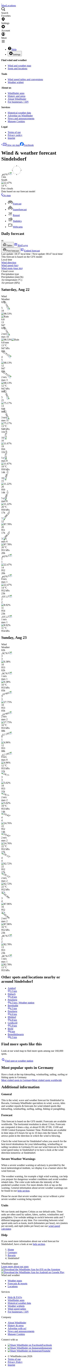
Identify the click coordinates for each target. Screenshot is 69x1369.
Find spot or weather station (19, 1060)
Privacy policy (15, 135)
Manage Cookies (16, 121)
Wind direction (8, 262)
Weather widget (16, 82)
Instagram (47, 1348)
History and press (16, 96)
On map (7, 195)
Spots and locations (17, 68)
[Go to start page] (1, 2)
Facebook (29, 145)
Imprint (11, 138)
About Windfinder (17, 99)
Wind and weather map (19, 65)
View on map (13, 145)
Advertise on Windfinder (20, 115)
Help (14, 49)
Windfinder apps (16, 93)
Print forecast (12, 251)
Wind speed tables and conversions (25, 79)
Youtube (46, 1350)
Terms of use (14, 132)
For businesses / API (18, 101)
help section (23, 1190)
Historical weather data (19, 112)
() (9, 265)
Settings (17, 54)
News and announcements (21, 118)
